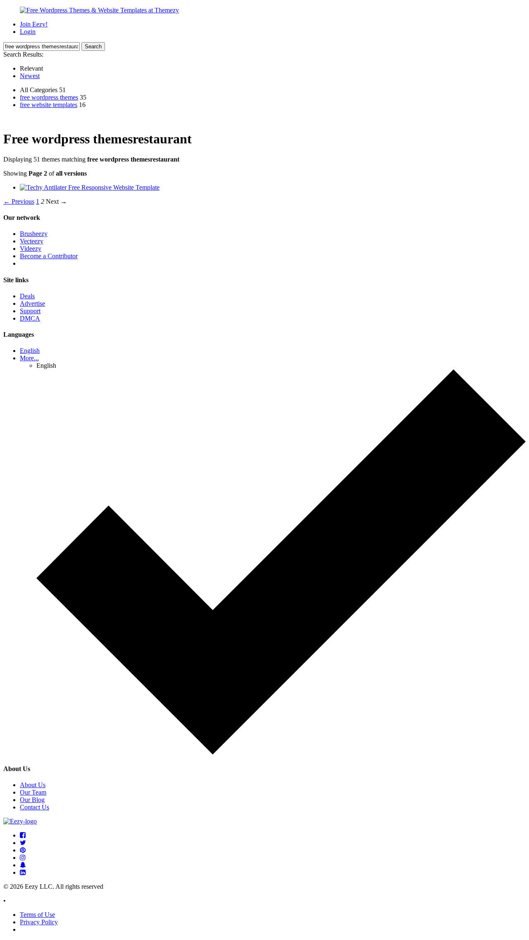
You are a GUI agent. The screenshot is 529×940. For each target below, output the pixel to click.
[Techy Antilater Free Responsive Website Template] (90, 187)
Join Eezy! (34, 24)
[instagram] (23, 857)
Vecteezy (31, 241)
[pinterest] (23, 850)
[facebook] (23, 835)
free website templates (48, 104)
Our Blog (32, 799)
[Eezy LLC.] (20, 821)
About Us (32, 784)
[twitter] (23, 842)
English (30, 350)
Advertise (32, 303)
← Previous (18, 201)
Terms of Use (37, 914)
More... (29, 358)
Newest (30, 75)
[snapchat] (23, 865)
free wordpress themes (49, 97)
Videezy (30, 248)
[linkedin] (23, 872)
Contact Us (34, 807)
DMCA (30, 318)
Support (30, 310)
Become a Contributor (49, 255)
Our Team (33, 792)
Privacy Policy (39, 922)
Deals (27, 296)
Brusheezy (34, 233)
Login (28, 31)
